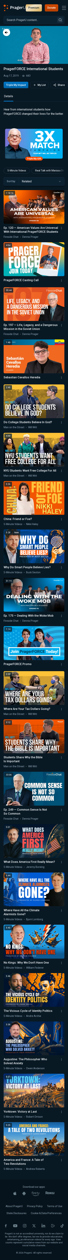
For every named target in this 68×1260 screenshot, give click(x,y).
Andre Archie (33, 1033)
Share (61, 85)
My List (42, 85)
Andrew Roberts (35, 1186)
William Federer (35, 985)
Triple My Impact (16, 85)
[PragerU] (15, 8)
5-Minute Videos (16, 188)
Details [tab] (8, 113)
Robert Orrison (34, 1134)
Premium (33, 7)
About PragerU (14, 1223)
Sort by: (11, 198)
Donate (51, 7)
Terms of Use (54, 1223)
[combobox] (41, 199)
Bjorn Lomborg (34, 936)
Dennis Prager (30, 254)
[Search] (60, 20)
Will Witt (32, 444)
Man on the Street (14, 444)
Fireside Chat (11, 254)
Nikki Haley (32, 541)
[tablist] (34, 115)
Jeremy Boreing (35, 884)
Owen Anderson (35, 1085)
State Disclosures (16, 1230)
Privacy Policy (35, 1223)
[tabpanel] (34, 132)
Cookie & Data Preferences (46, 1230)
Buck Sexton (33, 589)
